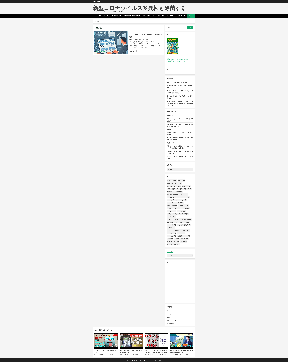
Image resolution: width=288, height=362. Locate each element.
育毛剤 (184, 241)
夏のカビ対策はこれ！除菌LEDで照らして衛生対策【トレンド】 (182, 351)
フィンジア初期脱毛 (184, 225)
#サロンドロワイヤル (174, 183)
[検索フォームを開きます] (185, 15)
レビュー (181, 233)
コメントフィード (171, 320)
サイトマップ (178, 16)
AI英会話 (187, 189)
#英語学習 (171, 189)
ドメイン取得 (172, 214)
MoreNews (158, 360)
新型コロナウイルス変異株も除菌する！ (142, 7)
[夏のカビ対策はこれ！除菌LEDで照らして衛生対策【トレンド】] (182, 341)
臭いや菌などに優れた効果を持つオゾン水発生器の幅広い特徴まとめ (130, 16)
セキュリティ (172, 208)
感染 (170, 239)
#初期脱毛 (186, 186)
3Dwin (179, 189)
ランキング (171, 233)
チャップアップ (184, 208)
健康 (180, 236)
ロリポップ (171, 236)
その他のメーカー (173, 194)
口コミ (187, 236)
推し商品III (102, 51)
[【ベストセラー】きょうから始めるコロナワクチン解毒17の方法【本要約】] (156, 341)
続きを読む (133, 51)
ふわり (184, 194)
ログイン (169, 314)
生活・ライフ (156, 16)
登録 (168, 311)
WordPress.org (170, 323)
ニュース (171, 216)
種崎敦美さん (170, 129)
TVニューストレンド (104, 16)
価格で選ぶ (170, 116)
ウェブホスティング (182, 197)
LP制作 (97, 51)
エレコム (170, 200)
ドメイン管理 (183, 214)
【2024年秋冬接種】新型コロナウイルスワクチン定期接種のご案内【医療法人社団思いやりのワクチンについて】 (180, 103)
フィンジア (171, 225)
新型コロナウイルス (181, 239)
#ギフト (181, 180)
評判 (169, 244)
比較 (169, 241)
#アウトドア (171, 180)
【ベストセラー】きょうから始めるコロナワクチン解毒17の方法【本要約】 (156, 351)
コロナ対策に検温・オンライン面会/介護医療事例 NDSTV (131, 351)
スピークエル (183, 205)
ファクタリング (184, 222)
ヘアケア (170, 228)
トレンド (181, 211)
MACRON (179, 192)
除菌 (176, 244)
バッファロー (172, 222)
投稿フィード (170, 317)
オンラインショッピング (175, 203)
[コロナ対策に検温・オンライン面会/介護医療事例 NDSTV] (131, 341)
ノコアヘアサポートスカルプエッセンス (179, 219)
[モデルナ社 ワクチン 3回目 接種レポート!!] (106, 341)
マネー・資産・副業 (167, 16)
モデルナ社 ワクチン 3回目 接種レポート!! (178, 82)
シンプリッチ (172, 205)
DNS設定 (170, 192)
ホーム (95, 16)
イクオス (170, 197)
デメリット (171, 211)
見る (192, 16)
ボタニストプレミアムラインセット (178, 230)
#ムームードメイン (174, 186)
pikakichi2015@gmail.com (136, 39)
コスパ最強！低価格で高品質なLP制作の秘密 (111, 42)
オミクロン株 (181, 200)
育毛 (176, 241)
